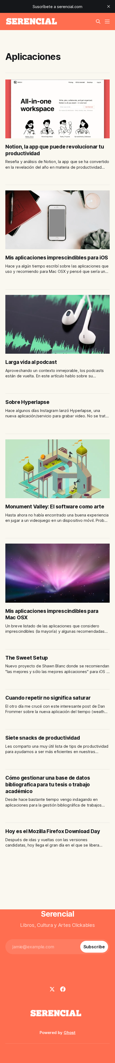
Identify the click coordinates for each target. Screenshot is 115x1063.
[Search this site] (98, 21)
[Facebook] (63, 989)
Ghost (69, 1032)
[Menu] (107, 21)
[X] (52, 989)
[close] (108, 6)
